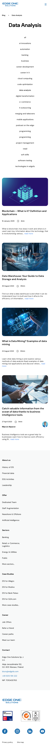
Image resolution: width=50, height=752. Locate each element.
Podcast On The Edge (25, 125)
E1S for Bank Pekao (10, 593)
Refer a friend (8, 628)
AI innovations (25, 43)
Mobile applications (25, 119)
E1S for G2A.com (9, 599)
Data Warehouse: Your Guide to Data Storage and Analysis (23, 277)
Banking (25, 55)
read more (28, 233)
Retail (25, 149)
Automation (25, 49)
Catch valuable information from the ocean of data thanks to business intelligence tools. (23, 411)
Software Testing (25, 160)
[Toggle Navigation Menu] (45, 4)
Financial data (8, 473)
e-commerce (25, 102)
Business (25, 61)
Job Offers (6, 622)
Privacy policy (7, 742)
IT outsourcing (25, 108)
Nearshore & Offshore (11, 514)
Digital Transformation (25, 96)
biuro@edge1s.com (10, 671)
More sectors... (8, 564)
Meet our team (8, 640)
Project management (25, 143)
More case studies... (10, 605)
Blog (4, 15)
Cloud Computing (25, 78)
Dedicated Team (9, 502)
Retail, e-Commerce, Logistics (11, 544)
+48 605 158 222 (9, 676)
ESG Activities (8, 479)
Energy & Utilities (9, 552)
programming (25, 131)
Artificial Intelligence (10, 520)
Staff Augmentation (10, 508)
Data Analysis (25, 90)
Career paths (7, 634)
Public (4, 558)
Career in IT (25, 72)
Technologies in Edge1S (25, 166)
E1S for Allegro (8, 581)
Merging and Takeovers (25, 113)
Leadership (7, 485)
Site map (20, 742)
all (25, 37)
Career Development (25, 67)
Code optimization (25, 84)
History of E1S (8, 467)
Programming (25, 137)
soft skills (25, 154)
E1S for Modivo (8, 587)
